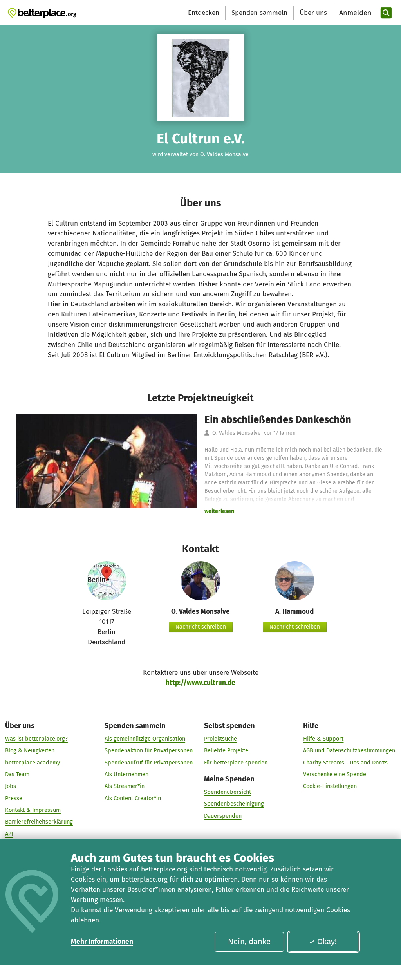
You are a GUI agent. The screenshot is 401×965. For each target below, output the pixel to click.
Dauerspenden (223, 815)
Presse (13, 798)
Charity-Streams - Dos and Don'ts (345, 762)
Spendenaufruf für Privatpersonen (149, 762)
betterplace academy (32, 762)
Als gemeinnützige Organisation (145, 738)
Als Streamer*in (125, 786)
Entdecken (203, 13)
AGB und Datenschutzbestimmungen (349, 750)
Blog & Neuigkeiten (29, 750)
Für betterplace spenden (235, 762)
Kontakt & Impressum (33, 809)
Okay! (327, 941)
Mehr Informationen (102, 942)
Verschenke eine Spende (334, 774)
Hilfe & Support (323, 738)
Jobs (10, 786)
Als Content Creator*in (133, 798)
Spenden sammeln (259, 13)
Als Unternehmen (126, 774)
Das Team (17, 774)
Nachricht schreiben (200, 626)
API (9, 833)
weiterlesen (219, 511)
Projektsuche (220, 738)
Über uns (313, 13)
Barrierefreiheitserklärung (39, 821)
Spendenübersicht (227, 791)
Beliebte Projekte (226, 750)
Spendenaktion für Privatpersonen (149, 750)
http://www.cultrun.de (200, 683)
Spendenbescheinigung (234, 803)
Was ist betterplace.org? (36, 738)
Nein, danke (249, 941)
